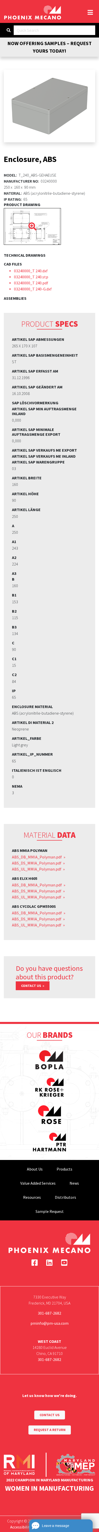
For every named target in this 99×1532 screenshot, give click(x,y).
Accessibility (21, 1526)
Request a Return (49, 1430)
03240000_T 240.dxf (31, 270)
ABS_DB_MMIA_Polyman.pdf (37, 856)
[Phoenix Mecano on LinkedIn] (49, 1262)
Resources (32, 1197)
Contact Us (31, 986)
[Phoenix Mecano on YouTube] (64, 1262)
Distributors (65, 1197)
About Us (35, 1169)
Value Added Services (38, 1183)
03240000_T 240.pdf (31, 282)
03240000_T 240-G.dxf (33, 288)
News (74, 1183)
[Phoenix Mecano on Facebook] (34, 1262)
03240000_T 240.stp (31, 276)
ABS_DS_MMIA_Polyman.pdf (37, 862)
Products (64, 1169)
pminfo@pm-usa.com (49, 1323)
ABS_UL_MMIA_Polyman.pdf (37, 869)
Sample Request (50, 1211)
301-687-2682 (49, 1313)
